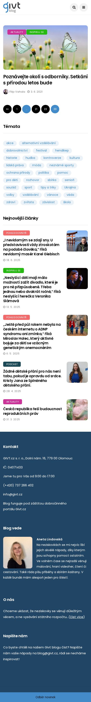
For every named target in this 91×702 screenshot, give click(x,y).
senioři (69, 180)
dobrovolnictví (17, 150)
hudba (30, 158)
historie (11, 158)
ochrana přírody (18, 172)
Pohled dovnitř (16, 233)
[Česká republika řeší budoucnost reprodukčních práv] (77, 409)
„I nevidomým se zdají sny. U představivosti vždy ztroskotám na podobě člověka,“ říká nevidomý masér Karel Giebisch (31, 247)
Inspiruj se (37, 32)
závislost (48, 202)
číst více (76, 617)
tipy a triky (48, 187)
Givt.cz (20, 509)
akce (10, 143)
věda (70, 195)
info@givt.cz (12, 494)
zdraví (10, 202)
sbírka (52, 180)
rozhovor (32, 180)
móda (36, 165)
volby (10, 195)
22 (45, 109)
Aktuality (17, 32)
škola (67, 202)
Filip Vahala (17, 92)
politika (44, 172)
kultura (75, 158)
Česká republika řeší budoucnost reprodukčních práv (32, 411)
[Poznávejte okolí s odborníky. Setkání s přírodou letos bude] (45, 47)
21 (36, 109)
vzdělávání (31, 195)
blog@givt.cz (47, 653)
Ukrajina (70, 187)
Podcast (12, 364)
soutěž (11, 187)
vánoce (52, 195)
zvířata (29, 202)
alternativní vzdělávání (39, 143)
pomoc (62, 172)
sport (28, 187)
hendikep (62, 150)
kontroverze (52, 158)
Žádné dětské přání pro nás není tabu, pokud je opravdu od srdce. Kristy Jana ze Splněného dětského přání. (32, 378)
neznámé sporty (62, 165)
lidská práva (15, 165)
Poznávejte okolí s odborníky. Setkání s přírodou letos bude (45, 79)
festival (41, 150)
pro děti (12, 180)
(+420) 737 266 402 (18, 485)
